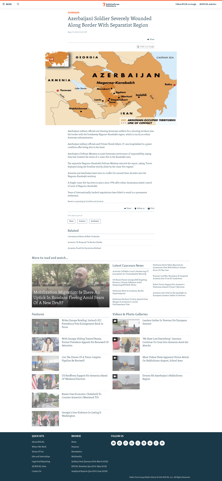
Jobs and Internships (41, 457)
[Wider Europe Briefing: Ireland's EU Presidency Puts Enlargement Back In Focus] (45, 326)
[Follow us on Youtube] (113, 443)
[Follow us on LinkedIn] (149, 443)
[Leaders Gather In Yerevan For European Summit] (126, 326)
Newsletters (76, 452)
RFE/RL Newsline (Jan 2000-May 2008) (89, 466)
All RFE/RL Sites (39, 466)
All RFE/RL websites (208, 4)
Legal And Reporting (41, 461)
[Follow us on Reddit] (119, 443)
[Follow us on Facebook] (143, 443)
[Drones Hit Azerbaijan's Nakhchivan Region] (126, 381)
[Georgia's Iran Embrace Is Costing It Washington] (45, 418)
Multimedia (76, 457)
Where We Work (39, 447)
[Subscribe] (162, 443)
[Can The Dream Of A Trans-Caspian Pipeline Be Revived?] (45, 363)
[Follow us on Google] (131, 443)
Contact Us (36, 471)
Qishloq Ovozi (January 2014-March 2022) (89, 461)
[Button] (150, 39)
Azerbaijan (73, 13)
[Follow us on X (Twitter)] (137, 443)
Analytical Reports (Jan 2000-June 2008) (89, 471)
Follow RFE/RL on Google (186, 4)
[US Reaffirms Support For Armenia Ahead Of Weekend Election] (45, 381)
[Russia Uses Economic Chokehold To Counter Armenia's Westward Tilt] (45, 400)
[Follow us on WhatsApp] (156, 443)
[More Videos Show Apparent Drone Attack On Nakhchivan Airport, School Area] (126, 363)
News (73, 442)
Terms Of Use (38, 452)
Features (75, 447)
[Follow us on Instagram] (125, 443)
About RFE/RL (38, 442)
